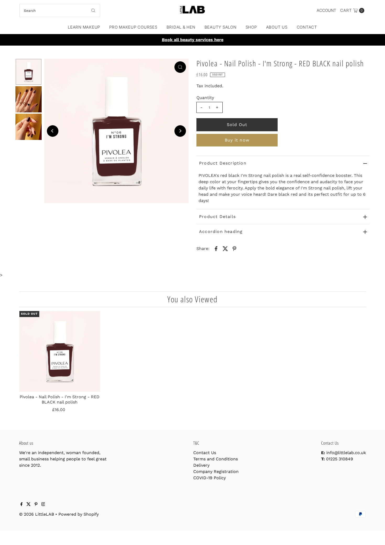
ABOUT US (277, 27)
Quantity (205, 97)
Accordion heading (221, 231)
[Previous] (52, 131)
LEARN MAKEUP (84, 27)
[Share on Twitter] (225, 248)
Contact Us (204, 452)
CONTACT (307, 27)
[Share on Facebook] (216, 248)
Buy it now (237, 140)
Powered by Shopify (78, 514)
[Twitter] (28, 505)
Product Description (222, 163)
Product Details (217, 216)
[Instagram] (43, 505)
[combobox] (59, 10)
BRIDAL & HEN (181, 27)
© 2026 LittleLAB (36, 514)
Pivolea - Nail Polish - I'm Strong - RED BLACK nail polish (60, 399)
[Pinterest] (36, 505)
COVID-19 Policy (209, 477)
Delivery (201, 465)
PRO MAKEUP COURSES (133, 27)
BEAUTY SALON (220, 27)
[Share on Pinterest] (234, 248)
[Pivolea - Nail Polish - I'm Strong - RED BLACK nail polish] (59, 351)
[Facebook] (21, 505)
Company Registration (216, 471)
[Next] (180, 131)
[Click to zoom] (180, 67)
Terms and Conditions (215, 458)
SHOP (251, 27)
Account (326, 10)
